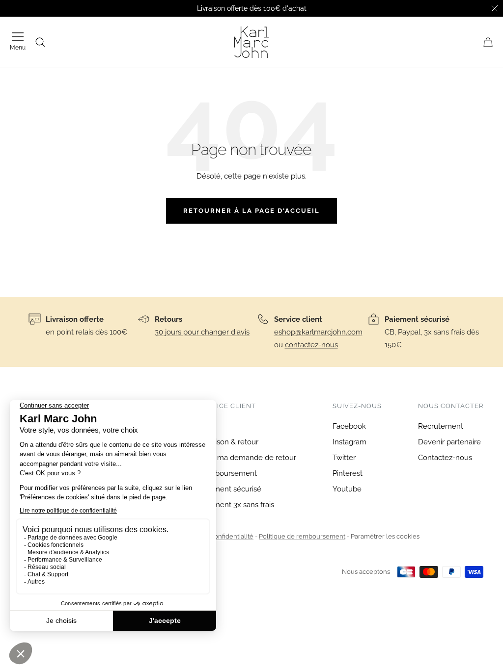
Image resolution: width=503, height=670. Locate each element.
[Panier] (488, 42)
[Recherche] (40, 42)
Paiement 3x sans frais (236, 504)
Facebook (349, 426)
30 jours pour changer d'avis (202, 332)
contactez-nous (311, 344)
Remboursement (228, 473)
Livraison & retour (228, 442)
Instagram (349, 442)
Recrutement (440, 426)
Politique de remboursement (302, 536)
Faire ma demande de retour (247, 457)
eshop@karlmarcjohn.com (318, 332)
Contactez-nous (445, 457)
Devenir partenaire (449, 442)
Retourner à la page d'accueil (251, 210)
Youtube (347, 489)
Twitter (344, 457)
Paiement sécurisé (230, 489)
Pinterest (348, 473)
